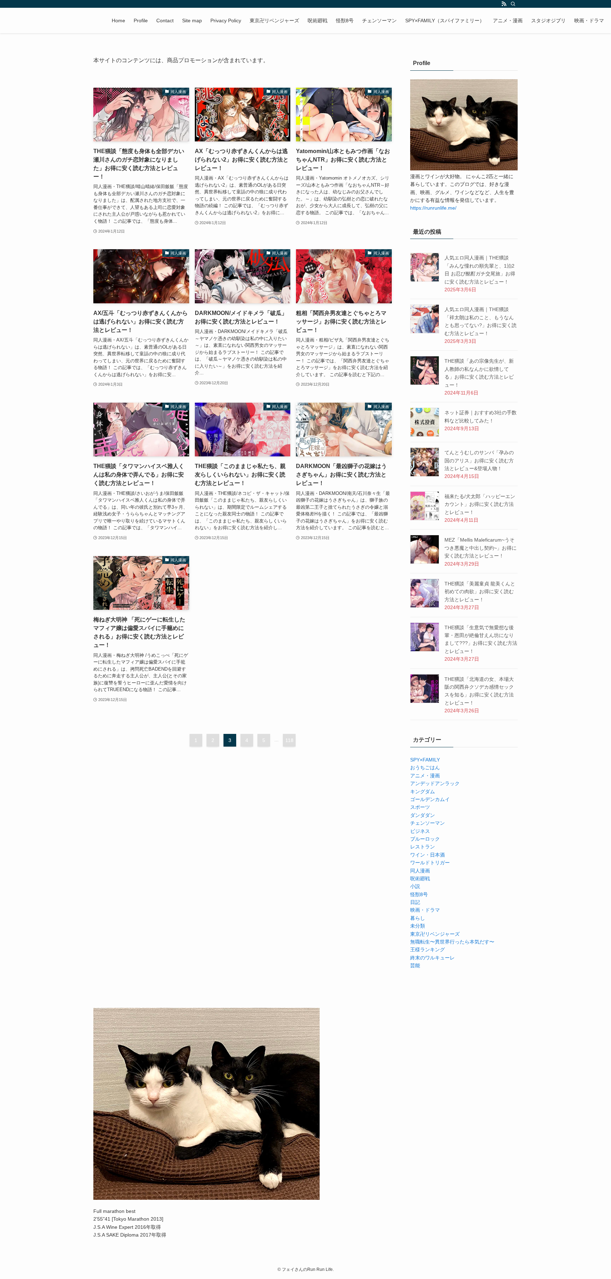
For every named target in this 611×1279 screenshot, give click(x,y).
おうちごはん (425, 767)
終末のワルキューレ (432, 957)
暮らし (417, 918)
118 (289, 740)
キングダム (422, 791)
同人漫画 (420, 871)
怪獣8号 (419, 894)
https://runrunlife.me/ (433, 208)
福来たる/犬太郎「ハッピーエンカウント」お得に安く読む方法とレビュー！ (479, 504)
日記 (415, 902)
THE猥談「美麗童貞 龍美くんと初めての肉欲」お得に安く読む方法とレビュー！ (479, 591)
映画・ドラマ (425, 910)
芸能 (415, 965)
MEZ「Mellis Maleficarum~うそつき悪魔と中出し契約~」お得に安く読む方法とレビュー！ (480, 548)
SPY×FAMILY (425, 760)
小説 (415, 886)
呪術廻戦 (420, 878)
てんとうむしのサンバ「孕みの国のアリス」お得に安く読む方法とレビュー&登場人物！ (479, 460)
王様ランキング (427, 949)
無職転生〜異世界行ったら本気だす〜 (452, 942)
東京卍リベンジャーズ (435, 934)
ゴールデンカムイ (430, 799)
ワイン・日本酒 (427, 855)
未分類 (417, 926)
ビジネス (420, 831)
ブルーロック (425, 839)
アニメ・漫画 (425, 775)
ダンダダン (422, 815)
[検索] (513, 4)
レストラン (422, 846)
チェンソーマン (427, 823)
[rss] (503, 4)
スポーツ (420, 807)
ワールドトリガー (430, 862)
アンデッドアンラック (435, 783)
